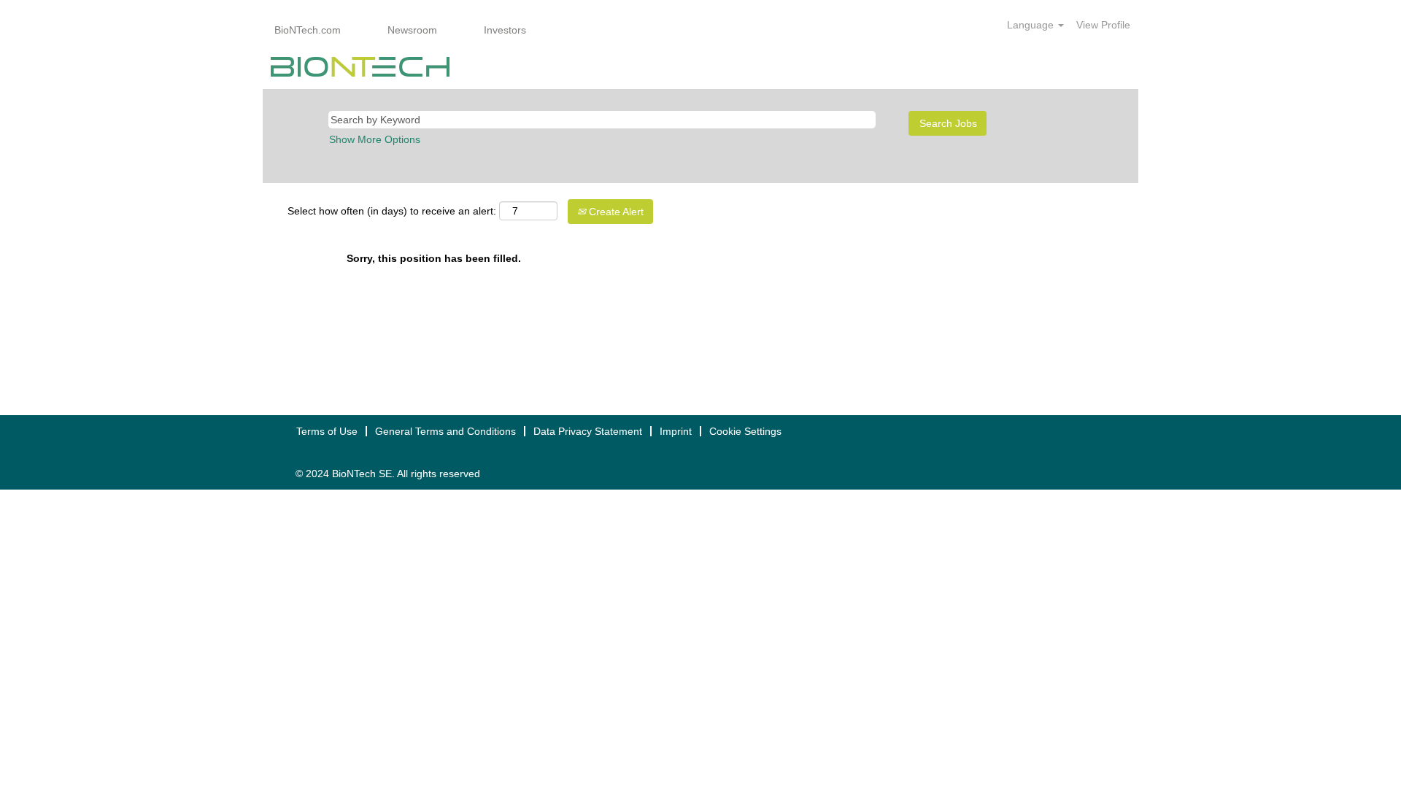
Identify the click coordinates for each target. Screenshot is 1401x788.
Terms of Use (327, 431)
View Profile (1103, 25)
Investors (505, 30)
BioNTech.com (307, 30)
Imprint (676, 431)
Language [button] (1032, 25)
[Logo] (360, 66)
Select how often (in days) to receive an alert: (391, 211)
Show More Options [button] (374, 139)
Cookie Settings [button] (745, 431)
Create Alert (615, 211)
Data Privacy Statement (587, 431)
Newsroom (412, 30)
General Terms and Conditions (445, 431)
